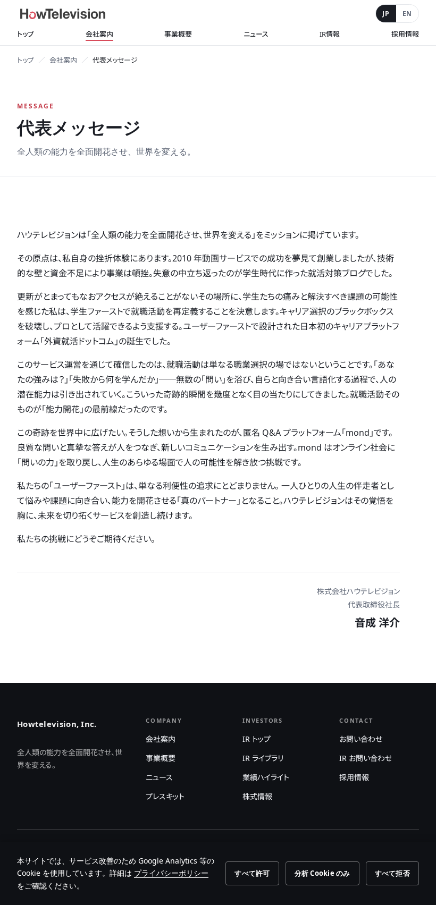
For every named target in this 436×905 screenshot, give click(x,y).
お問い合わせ (360, 739)
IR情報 (330, 34)
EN (407, 13)
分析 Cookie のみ (322, 873)
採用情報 (405, 34)
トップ (25, 34)
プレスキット (165, 796)
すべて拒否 (392, 873)
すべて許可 (252, 873)
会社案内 (99, 34)
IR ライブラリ (262, 758)
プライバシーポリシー (171, 873)
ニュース (256, 34)
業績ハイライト (265, 777)
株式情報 (257, 796)
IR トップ (256, 739)
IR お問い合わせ (365, 758)
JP (385, 13)
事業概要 (178, 34)
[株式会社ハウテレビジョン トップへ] (62, 13)
